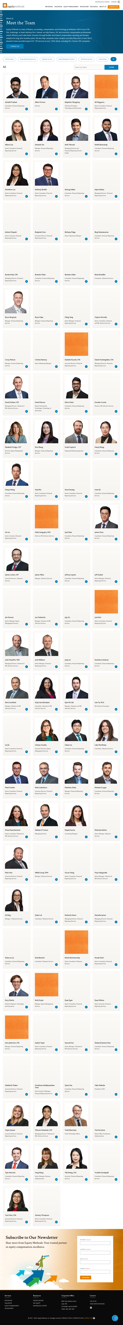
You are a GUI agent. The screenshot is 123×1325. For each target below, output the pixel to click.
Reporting (8, 1300)
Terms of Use (78, 1318)
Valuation (8, 1303)
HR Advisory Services (86, 59)
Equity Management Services (66, 59)
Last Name (85, 1249)
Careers (114, 2)
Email (84, 1259)
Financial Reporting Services (28, 59)
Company (85, 1268)
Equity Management (12, 1306)
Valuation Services (47, 59)
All (113, 59)
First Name (85, 1240)
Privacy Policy (67, 1318)
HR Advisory (9, 1308)
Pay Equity (36, 1303)
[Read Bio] (26, 109)
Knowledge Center (102, 2)
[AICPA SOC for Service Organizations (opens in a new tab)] (115, 1318)
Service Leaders (9, 59)
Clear (111, 67)
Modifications (38, 1300)
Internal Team (102, 59)
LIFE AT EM (93, 1301)
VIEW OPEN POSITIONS (97, 1304)
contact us (15, 46)
